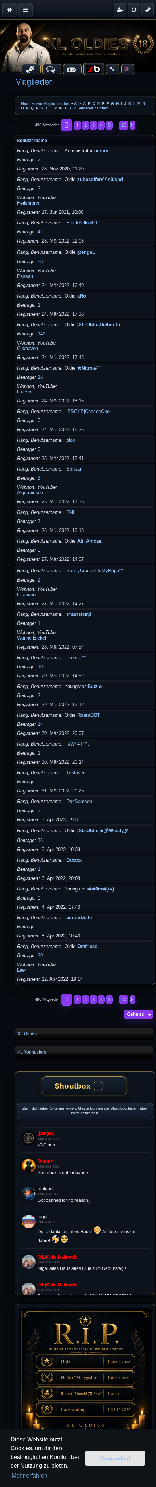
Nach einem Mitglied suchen (45, 103)
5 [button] (109, 125)
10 (40, 666)
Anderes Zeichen (93, 108)
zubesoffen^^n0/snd (100, 179)
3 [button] (93, 125)
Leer (21, 970)
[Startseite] (78, 46)
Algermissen (30, 492)
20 (40, 955)
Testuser (75, 772)
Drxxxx (74, 860)
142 (41, 334)
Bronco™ (76, 657)
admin (101, 150)
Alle (77, 104)
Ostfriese (87, 946)
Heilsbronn (28, 203)
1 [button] (77, 125)
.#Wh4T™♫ (78, 744)
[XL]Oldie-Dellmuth (98, 324)
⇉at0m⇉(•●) (100, 889)
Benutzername (32, 140)
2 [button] (85, 125)
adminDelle (79, 917)
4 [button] (101, 125)
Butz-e (94, 686)
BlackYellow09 (81, 222)
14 (40, 724)
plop (70, 440)
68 (40, 261)
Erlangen (26, 594)
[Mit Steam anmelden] (147, 10)
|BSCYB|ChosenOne (88, 411)
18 (40, 377)
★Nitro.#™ (89, 368)
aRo (81, 296)
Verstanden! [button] (115, 1458)
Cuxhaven (27, 348)
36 (40, 840)
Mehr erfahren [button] (30, 1475)
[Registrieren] (120, 10)
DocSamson (79, 801)
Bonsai (73, 469)
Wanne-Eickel (31, 638)
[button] (66, 125)
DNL (70, 512)
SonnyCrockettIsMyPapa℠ (94, 570)
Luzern (24, 391)
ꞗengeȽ (86, 252)
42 (40, 232)
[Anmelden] (134, 10)
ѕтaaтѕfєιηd (78, 614)
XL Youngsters (31, 1052)
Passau (25, 276)
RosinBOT (88, 715)
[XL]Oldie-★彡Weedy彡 (102, 830)
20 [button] (123, 125)
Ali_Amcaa (89, 541)
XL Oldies (27, 1033)
